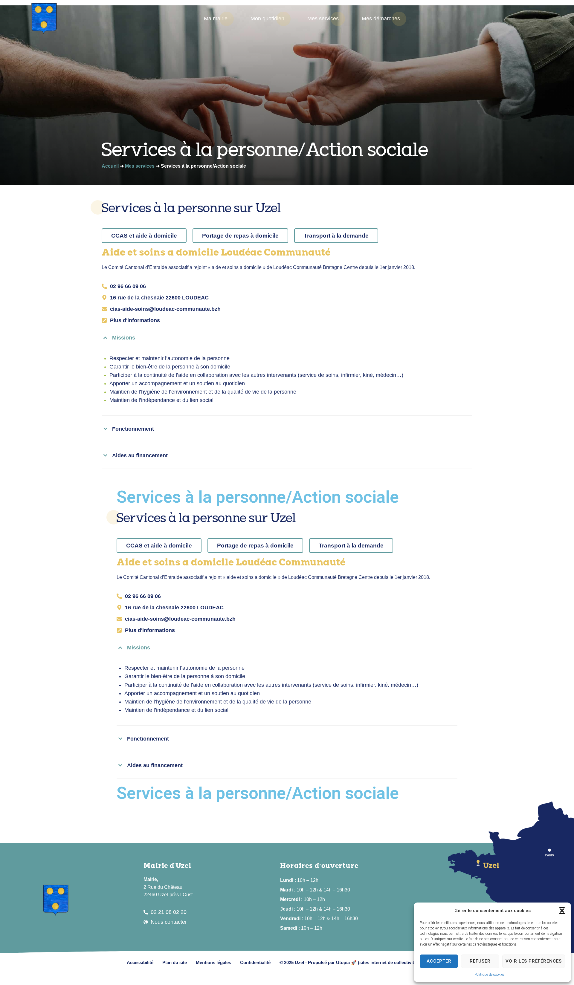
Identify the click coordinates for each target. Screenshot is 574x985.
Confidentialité (255, 962)
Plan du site (174, 962)
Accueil (110, 166)
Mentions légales (213, 962)
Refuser (480, 961)
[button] (562, 911)
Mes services (140, 166)
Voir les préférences (534, 961)
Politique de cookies (489, 974)
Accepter (439, 961)
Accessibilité (140, 962)
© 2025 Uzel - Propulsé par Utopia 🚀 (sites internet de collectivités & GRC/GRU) (364, 962)
